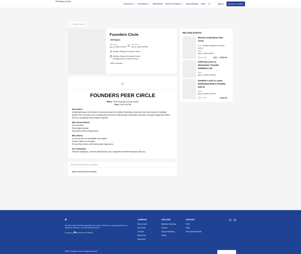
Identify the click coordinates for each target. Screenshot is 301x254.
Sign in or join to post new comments (84, 172)
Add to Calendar (116, 63)
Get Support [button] (143, 4)
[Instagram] (234, 220)
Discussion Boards (194, 232)
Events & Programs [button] (173, 4)
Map (136, 59)
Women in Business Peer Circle (210, 39)
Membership (158, 4)
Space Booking (192, 4)
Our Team (141, 228)
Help (188, 228)
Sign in (221, 4)
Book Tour (141, 235)
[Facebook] (230, 220)
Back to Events (79, 24)
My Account (142, 224)
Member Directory (169, 224)
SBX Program (115, 40)
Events (164, 228)
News (203, 4)
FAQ (188, 224)
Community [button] (128, 4)
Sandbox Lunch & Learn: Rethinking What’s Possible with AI (212, 83)
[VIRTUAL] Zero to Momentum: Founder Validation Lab (208, 65)
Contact (140, 232)
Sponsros (141, 239)
